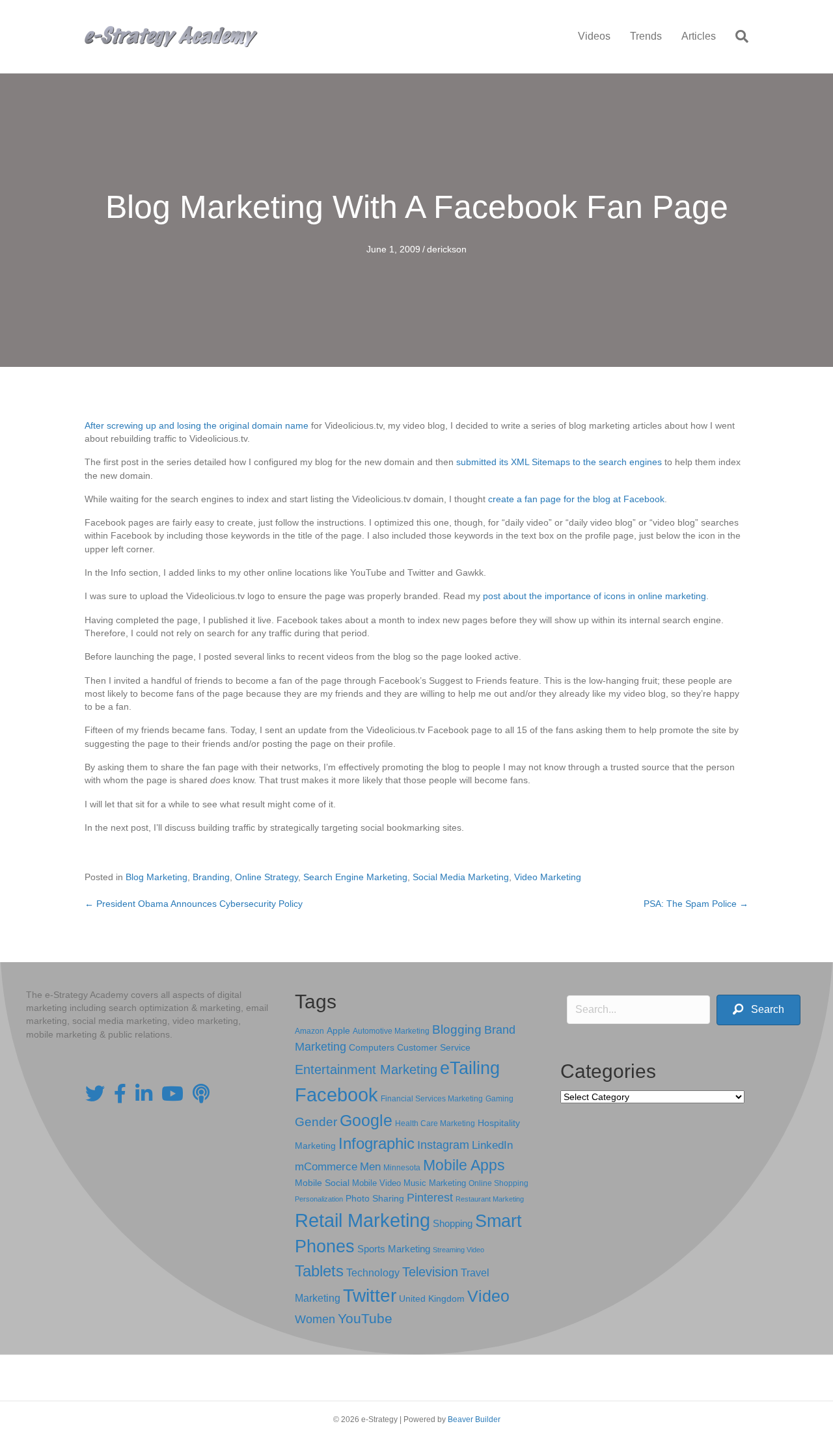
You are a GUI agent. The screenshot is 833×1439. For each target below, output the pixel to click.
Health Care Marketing (435, 1123)
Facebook (336, 1094)
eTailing (470, 1068)
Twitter (369, 1295)
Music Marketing (434, 1183)
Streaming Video (458, 1250)
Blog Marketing (156, 877)
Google (366, 1120)
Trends (646, 36)
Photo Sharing (375, 1198)
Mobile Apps (464, 1165)
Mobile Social (322, 1183)
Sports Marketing (393, 1249)
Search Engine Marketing (355, 877)
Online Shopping (498, 1183)
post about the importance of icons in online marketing (594, 596)
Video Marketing (547, 877)
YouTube (365, 1318)
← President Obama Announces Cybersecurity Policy (194, 903)
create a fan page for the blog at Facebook (576, 499)
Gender (316, 1122)
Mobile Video (376, 1183)
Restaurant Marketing (490, 1199)
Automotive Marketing (391, 1031)
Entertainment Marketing (366, 1069)
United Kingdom (432, 1299)
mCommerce (326, 1167)
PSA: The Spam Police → (696, 903)
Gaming (499, 1098)
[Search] (737, 36)
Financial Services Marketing (432, 1098)
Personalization (319, 1199)
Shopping (452, 1223)
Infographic (376, 1143)
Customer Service (434, 1047)
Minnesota (401, 1167)
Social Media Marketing (461, 877)
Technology (373, 1272)
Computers (371, 1047)
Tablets (319, 1271)
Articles (698, 36)
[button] (758, 1010)
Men (370, 1167)
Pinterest (430, 1197)
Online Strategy (266, 877)
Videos (594, 36)
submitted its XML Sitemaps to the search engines (559, 462)
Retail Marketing (362, 1220)
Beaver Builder (474, 1419)
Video (488, 1296)
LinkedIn (492, 1144)
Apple (338, 1030)
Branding (211, 877)
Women (315, 1319)
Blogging (457, 1029)
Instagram (443, 1144)
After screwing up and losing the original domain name (196, 425)
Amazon (309, 1031)
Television (430, 1272)
